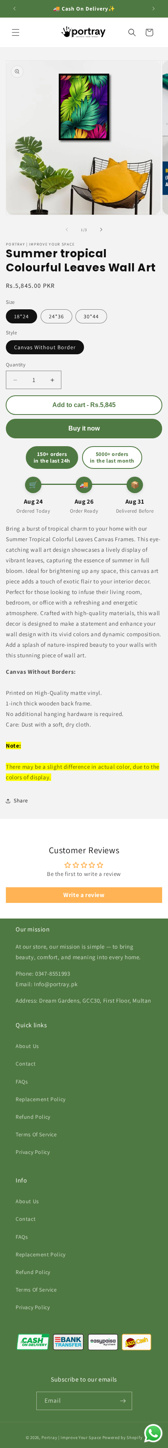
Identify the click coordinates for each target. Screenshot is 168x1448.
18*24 (21, 316)
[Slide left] (66, 229)
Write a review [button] (83, 895)
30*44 (91, 316)
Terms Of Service (36, 1134)
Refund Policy (33, 1116)
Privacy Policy (33, 1152)
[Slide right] (101, 229)
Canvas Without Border (45, 347)
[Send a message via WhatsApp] (153, 1433)
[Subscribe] (123, 1401)
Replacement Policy (41, 1099)
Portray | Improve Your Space (71, 1437)
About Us (27, 1046)
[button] (15, 32)
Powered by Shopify (122, 1437)
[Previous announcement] (14, 8)
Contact (26, 1063)
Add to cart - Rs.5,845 (84, 405)
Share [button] (21, 800)
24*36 (56, 316)
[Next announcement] (153, 8)
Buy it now (84, 428)
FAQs (22, 1081)
